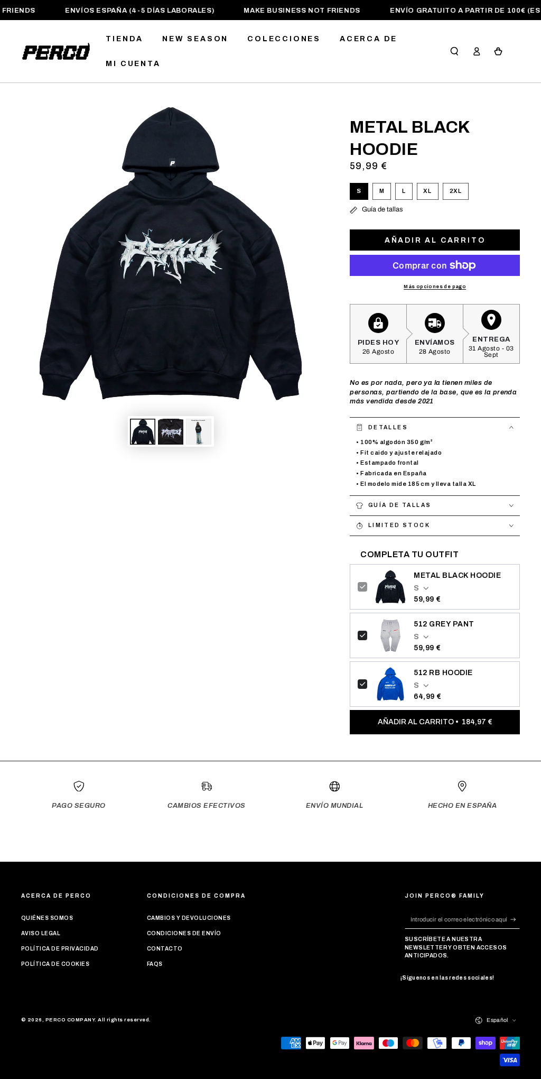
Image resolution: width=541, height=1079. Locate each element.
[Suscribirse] (515, 919)
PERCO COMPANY (70, 1019)
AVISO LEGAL (40, 933)
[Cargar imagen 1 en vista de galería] (142, 432)
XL (431, 194)
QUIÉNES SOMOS (47, 918)
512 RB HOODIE (443, 673)
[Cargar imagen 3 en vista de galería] (198, 432)
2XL (459, 194)
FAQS (155, 964)
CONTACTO (165, 949)
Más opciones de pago (435, 286)
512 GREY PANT (444, 624)
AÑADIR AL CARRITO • (435, 722)
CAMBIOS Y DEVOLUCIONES (189, 918)
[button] (454, 51)
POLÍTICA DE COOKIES (55, 964)
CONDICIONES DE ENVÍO (184, 933)
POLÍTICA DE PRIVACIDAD (60, 949)
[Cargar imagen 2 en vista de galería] (170, 432)
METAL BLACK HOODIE (457, 575)
